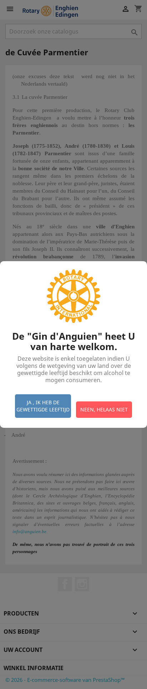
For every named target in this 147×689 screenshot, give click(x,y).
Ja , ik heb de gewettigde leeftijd (43, 406)
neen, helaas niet (104, 409)
